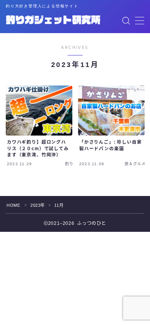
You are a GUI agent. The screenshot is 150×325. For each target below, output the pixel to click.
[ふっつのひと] (53, 20)
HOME (13, 205)
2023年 (37, 205)
